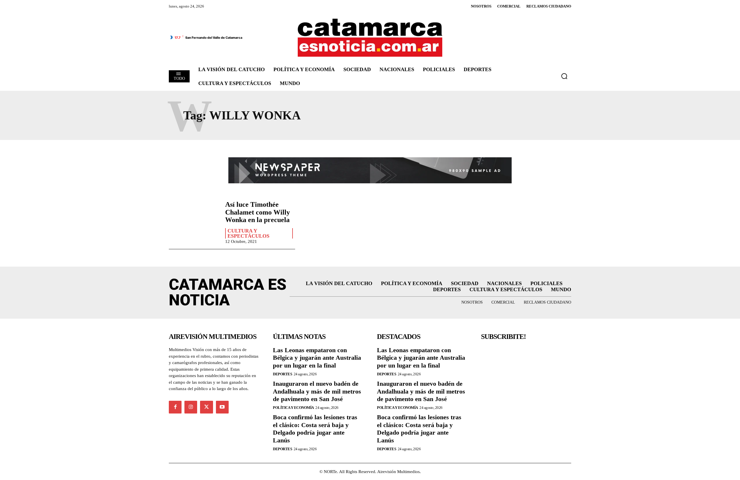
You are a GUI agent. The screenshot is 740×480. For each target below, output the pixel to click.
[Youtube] (222, 407)
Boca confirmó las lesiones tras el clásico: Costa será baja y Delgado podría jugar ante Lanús (315, 428)
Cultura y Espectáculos (248, 233)
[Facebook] (175, 407)
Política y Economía (293, 407)
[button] (564, 76)
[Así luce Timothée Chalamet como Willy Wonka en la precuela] (194, 221)
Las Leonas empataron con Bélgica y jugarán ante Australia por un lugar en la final (317, 357)
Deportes (282, 374)
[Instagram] (190, 407)
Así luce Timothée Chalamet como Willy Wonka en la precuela (257, 212)
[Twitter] (206, 407)
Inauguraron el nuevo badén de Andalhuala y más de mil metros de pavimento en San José (317, 391)
